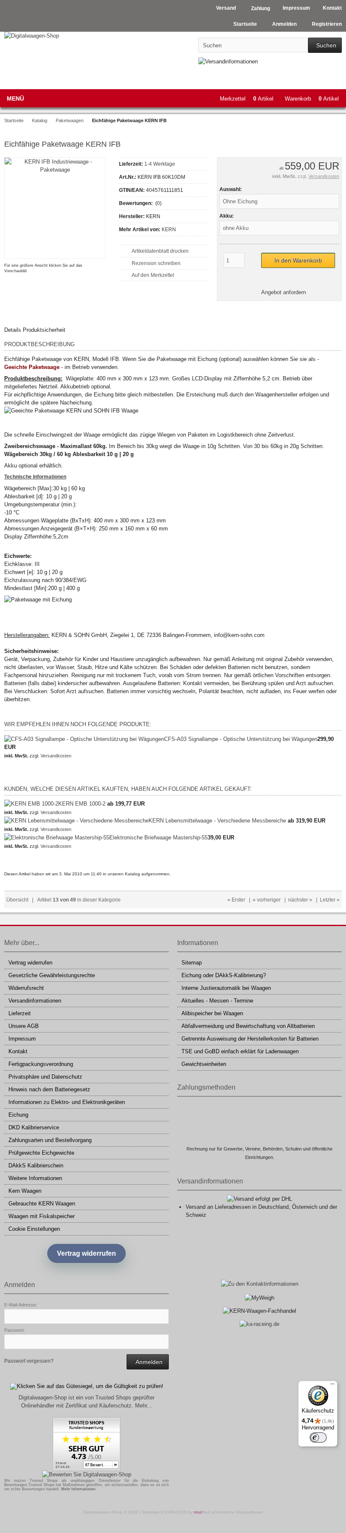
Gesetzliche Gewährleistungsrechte (51, 975)
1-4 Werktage (159, 164)
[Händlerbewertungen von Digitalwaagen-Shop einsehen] (86, 1469)
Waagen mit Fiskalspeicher (41, 1216)
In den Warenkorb (297, 260)
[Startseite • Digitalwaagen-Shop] (60, 36)
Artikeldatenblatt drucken (160, 251)
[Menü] (332, 1386)
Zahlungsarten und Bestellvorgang (50, 1140)
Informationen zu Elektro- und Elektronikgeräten (66, 1102)
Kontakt (17, 1051)
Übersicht (17, 900)
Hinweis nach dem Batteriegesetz (49, 1089)
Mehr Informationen (78, 1489)
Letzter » (330, 900)
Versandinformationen (34, 1000)
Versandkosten (323, 176)
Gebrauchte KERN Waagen (41, 1203)
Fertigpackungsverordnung (40, 1064)
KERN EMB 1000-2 (81, 804)
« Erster (236, 900)
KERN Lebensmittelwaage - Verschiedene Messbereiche (217, 820)
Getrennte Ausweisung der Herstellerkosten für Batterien (250, 1039)
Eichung (18, 1115)
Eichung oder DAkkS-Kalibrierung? (223, 975)
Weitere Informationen (35, 1178)
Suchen (325, 45)
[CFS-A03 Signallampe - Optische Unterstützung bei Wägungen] (84, 739)
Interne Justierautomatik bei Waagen (226, 988)
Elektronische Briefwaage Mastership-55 (158, 837)
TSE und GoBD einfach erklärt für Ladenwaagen (240, 1051)
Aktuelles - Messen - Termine (217, 1000)
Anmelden (147, 1362)
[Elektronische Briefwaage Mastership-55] (56, 837)
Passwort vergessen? (29, 1361)
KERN (169, 229)
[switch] (318, 1437)
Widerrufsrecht (26, 988)
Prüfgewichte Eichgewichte (41, 1153)
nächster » (300, 900)
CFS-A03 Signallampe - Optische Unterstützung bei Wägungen (240, 739)
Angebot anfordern (283, 292)
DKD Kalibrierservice (33, 1127)
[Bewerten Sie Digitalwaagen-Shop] (86, 1474)
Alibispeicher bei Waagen (212, 1013)
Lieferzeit (19, 1013)
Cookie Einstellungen (34, 1229)
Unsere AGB (23, 1026)
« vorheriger (267, 900)
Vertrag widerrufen (30, 962)
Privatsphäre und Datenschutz (45, 1077)
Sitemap (191, 962)
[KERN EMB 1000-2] (31, 804)
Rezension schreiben (156, 263)
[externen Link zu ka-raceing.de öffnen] (259, 1324)
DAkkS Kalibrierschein (35, 1165)
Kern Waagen (24, 1191)
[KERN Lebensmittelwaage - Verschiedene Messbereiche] (76, 820)
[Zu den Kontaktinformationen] (259, 1284)
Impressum (22, 1039)
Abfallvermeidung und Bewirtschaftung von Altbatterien (248, 1026)
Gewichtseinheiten (203, 1064)
